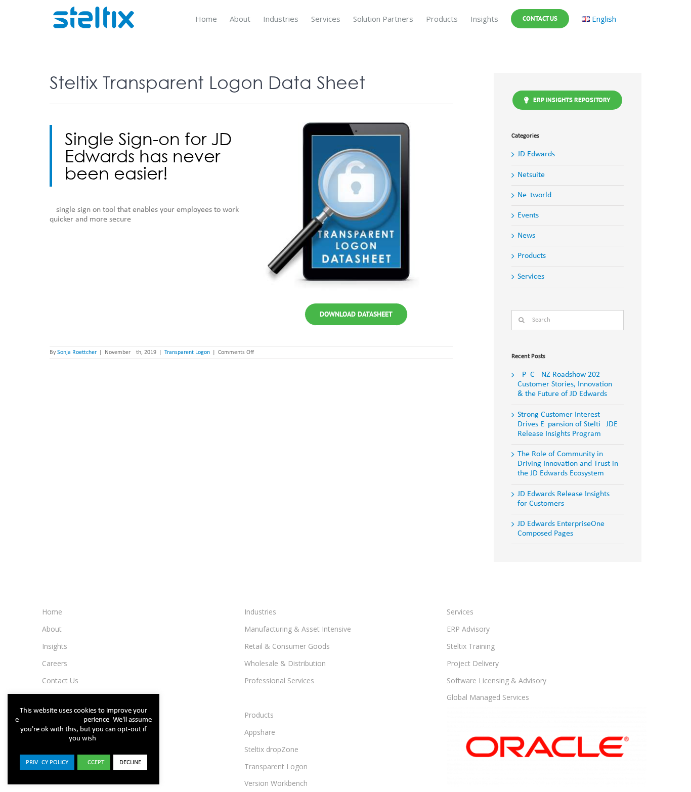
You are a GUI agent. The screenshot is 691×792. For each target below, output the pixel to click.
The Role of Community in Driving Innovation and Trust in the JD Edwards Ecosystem (567, 463)
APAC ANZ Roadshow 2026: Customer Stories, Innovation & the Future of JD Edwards (564, 384)
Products (531, 256)
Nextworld (534, 195)
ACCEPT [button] (93, 762)
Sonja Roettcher (77, 352)
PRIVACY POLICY (47, 762)
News (526, 236)
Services (530, 277)
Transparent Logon (187, 352)
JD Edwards (536, 154)
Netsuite (531, 175)
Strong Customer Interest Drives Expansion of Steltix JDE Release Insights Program (567, 424)
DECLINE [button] (130, 762)
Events (528, 215)
